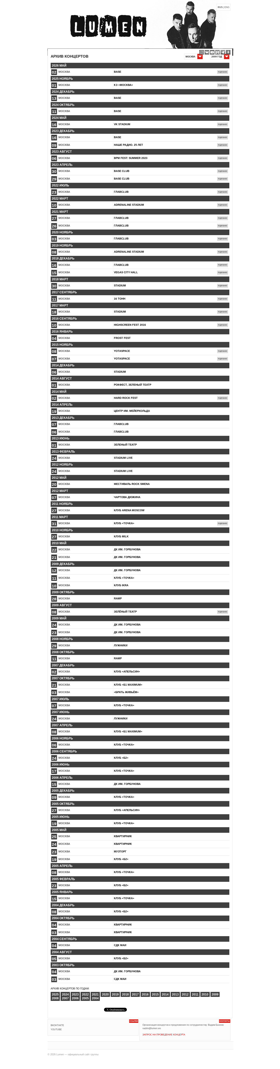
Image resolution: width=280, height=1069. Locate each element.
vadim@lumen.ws (151, 1028)
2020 (105, 994)
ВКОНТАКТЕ (57, 1025)
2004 (95, 998)
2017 (135, 994)
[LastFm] (223, 52)
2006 (75, 998)
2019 (115, 994)
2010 (205, 994)
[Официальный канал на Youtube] (212, 52)
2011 (195, 994)
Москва (64, 71)
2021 (95, 994)
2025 (55, 994)
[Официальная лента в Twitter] (217, 52)
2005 (85, 998)
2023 (75, 994)
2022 (85, 994)
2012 (185, 994)
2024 (65, 994)
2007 (65, 998)
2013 (175, 994)
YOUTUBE (56, 1029)
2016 (145, 994)
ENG (226, 7)
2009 (215, 994)
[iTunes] (228, 52)
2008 (55, 998)
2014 (165, 994)
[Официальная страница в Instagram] (201, 52)
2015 (155, 994)
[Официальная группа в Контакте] (207, 52)
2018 (125, 994)
